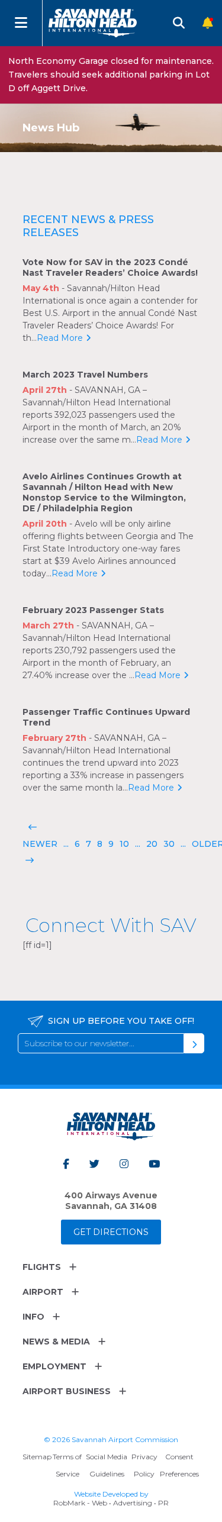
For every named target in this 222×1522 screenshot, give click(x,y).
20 (151, 844)
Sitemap (37, 1456)
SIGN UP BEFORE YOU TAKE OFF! (121, 1020)
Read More (60, 338)
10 (124, 844)
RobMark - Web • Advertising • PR (111, 1502)
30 (169, 844)
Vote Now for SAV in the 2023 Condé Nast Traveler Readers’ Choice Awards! (110, 267)
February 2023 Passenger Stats (93, 610)
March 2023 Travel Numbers (85, 374)
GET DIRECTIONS (111, 1232)
